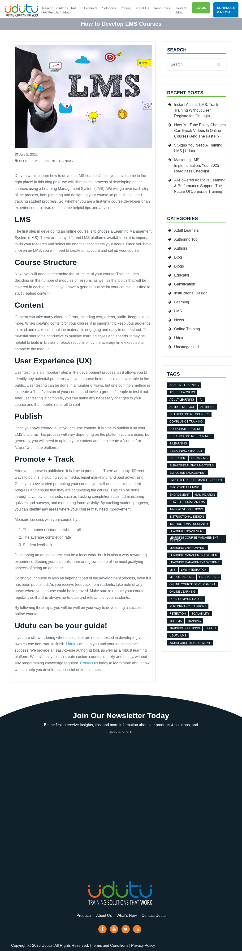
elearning (199, 458)
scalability (200, 613)
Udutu (71, 644)
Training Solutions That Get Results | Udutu (58, 10)
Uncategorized (186, 347)
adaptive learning (184, 385)
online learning (182, 591)
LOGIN (201, 8)
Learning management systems (194, 562)
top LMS (175, 621)
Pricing (126, 8)
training (194, 621)
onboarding (209, 577)
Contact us (89, 663)
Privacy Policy (143, 945)
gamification (205, 494)
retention (177, 613)
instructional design (186, 516)
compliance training (186, 421)
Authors (180, 248)
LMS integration (194, 569)
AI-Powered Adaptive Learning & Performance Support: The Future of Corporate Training (199, 185)
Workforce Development (189, 643)
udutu (211, 628)
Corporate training (185, 429)
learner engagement (186, 531)
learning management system (193, 555)
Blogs (179, 266)
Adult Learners (186, 230)
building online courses (189, 414)
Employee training (184, 487)
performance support (187, 606)
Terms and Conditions (110, 945)
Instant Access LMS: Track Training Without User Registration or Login (196, 110)
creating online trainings (190, 436)
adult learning (181, 399)
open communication (186, 599)
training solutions (184, 628)
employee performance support (195, 480)
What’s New (127, 915)
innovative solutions (186, 509)
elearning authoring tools (191, 465)
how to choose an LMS (187, 502)
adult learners (182, 392)
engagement (179, 494)
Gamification (184, 284)
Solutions (109, 8)
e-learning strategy (186, 450)
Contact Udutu (180, 10)
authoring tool (182, 407)
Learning (181, 302)
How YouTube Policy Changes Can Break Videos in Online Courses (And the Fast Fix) (200, 130)
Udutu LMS (177, 635)
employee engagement (187, 472)
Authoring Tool (186, 239)
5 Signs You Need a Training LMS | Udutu (198, 148)
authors (207, 407)
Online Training (58, 161)
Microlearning (181, 577)
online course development (192, 584)
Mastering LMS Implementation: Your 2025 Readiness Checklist (196, 165)
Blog (23, 161)
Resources (162, 8)
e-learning (178, 443)
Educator (181, 275)
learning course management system (193, 539)
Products (90, 8)
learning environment (187, 547)
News (179, 320)
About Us (142, 8)
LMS (36, 161)
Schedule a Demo (226, 10)
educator (177, 458)
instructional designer (188, 524)
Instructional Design (190, 293)
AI (201, 399)
